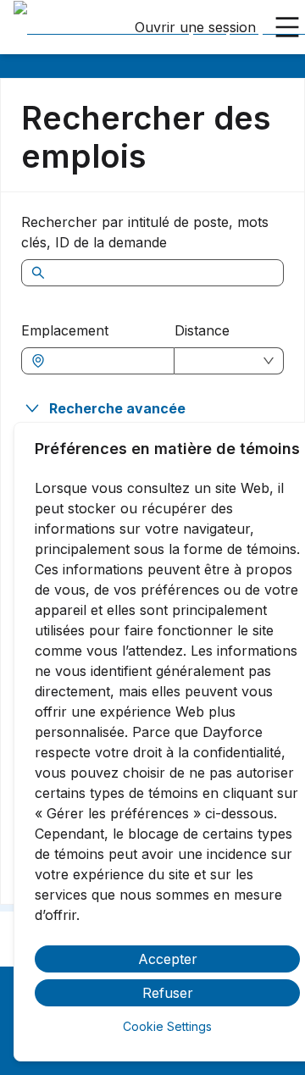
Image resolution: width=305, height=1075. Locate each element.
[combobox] (106, 361)
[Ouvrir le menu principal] (287, 27)
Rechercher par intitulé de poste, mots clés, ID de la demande (145, 232)
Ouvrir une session (195, 27)
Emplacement (64, 330)
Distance (202, 330)
